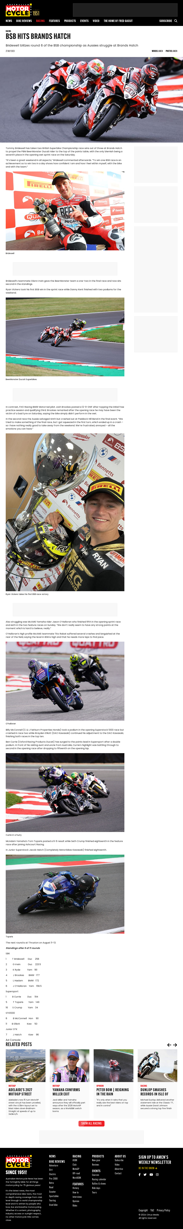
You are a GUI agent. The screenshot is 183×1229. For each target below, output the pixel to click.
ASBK (75, 1160)
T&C (152, 1210)
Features (54, 21)
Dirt (51, 1170)
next (175, 1045)
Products (70, 21)
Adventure (53, 1165)
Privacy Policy (163, 1210)
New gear (96, 1160)
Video (96, 21)
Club (74, 1164)
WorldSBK (77, 1178)
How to (76, 1192)
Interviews (77, 1197)
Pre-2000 (53, 1178)
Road (51, 1187)
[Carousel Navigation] (172, 1045)
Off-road (76, 1173)
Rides (75, 1205)
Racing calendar (99, 1179)
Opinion (76, 1201)
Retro (51, 1183)
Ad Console (13, 1040)
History (76, 1188)
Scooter (52, 1192)
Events (84, 21)
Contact (118, 1173)
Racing (40, 21)
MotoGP (76, 1169)
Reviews (95, 1164)
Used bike (53, 1205)
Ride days (96, 1188)
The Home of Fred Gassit (118, 21)
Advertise (119, 1169)
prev (169, 1045)
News (9, 21)
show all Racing (91, 1123)
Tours (94, 1192)
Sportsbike (54, 1196)
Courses (95, 1175)
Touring (52, 1200)
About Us (120, 1156)
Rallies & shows (99, 1184)
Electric (52, 1174)
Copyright (143, 1210)
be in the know (146, 1168)
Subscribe (165, 21)
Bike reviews (24, 21)
